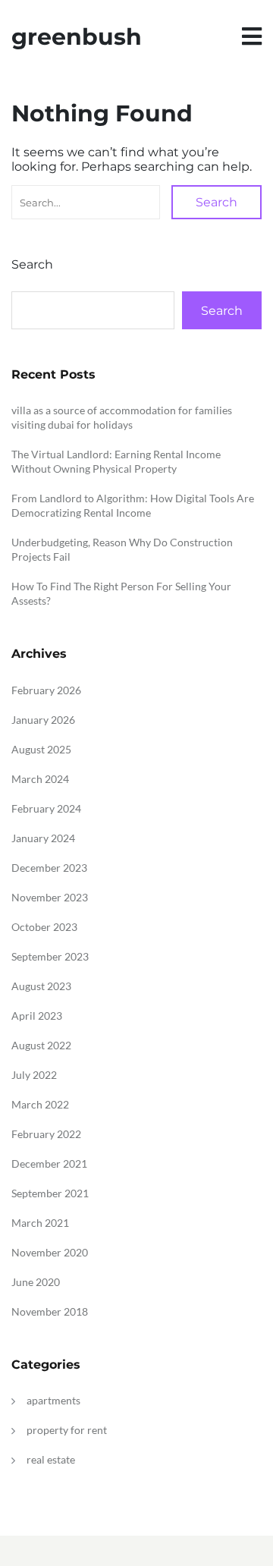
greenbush (76, 37)
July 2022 (34, 1074)
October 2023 (44, 926)
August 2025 (41, 749)
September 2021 (50, 1193)
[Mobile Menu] (252, 37)
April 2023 (36, 1015)
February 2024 (46, 808)
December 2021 (49, 1163)
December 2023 (49, 867)
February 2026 (46, 690)
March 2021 (40, 1222)
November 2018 (49, 1311)
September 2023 (50, 956)
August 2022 (41, 1045)
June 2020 (35, 1281)
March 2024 (40, 778)
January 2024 (43, 838)
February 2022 (46, 1133)
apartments (53, 1400)
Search (216, 202)
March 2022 (40, 1104)
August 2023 (41, 986)
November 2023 (49, 897)
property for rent (67, 1429)
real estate (51, 1459)
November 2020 (49, 1252)
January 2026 (43, 719)
